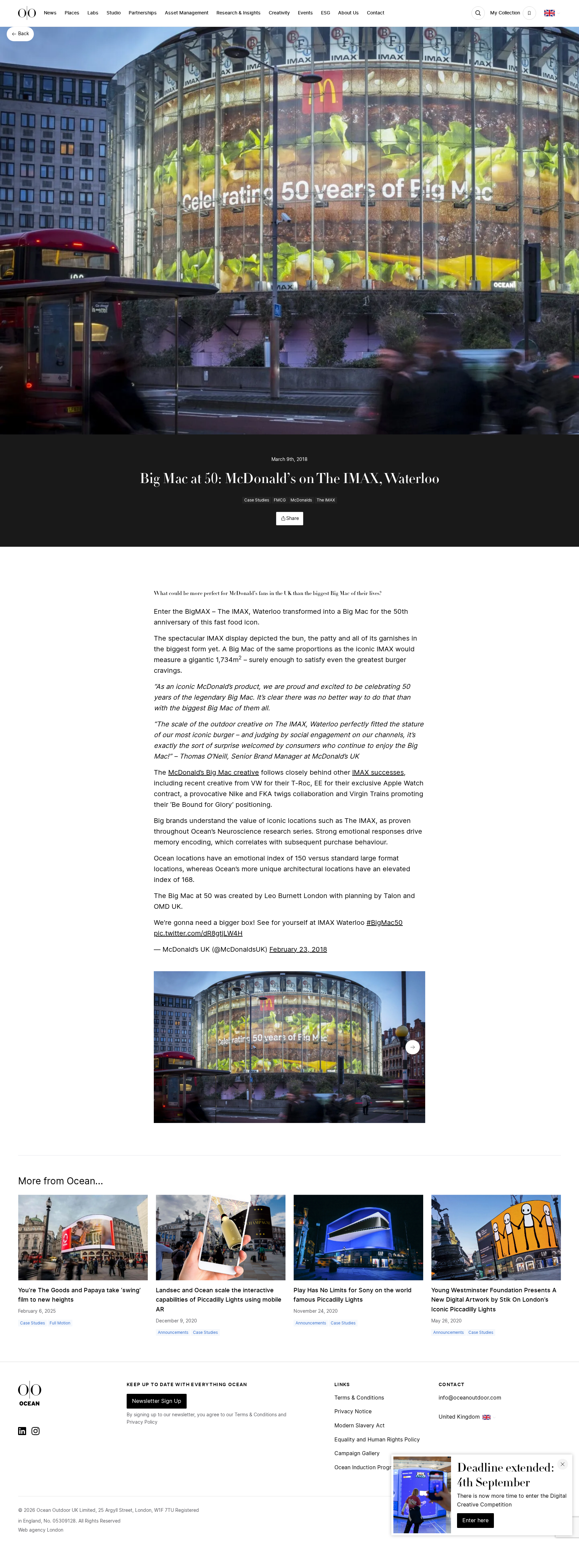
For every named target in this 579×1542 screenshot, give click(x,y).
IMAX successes (378, 772)
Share (292, 518)
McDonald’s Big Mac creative (213, 772)
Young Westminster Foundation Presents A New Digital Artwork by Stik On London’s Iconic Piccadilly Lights (494, 1300)
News (50, 13)
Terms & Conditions (359, 1398)
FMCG (280, 500)
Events (305, 13)
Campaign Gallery (357, 1453)
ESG (325, 13)
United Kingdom (459, 1417)
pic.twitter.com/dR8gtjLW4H (198, 933)
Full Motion (60, 1323)
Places (72, 13)
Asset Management (186, 13)
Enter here (475, 1520)
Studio (114, 13)
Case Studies (256, 500)
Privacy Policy (142, 1422)
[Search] (478, 13)
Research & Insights (238, 13)
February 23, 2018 (298, 949)
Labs (93, 13)
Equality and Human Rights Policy (377, 1439)
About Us (348, 13)
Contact (375, 13)
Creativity (279, 13)
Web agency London (40, 1530)
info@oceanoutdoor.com (470, 1398)
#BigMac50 (385, 923)
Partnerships (143, 13)
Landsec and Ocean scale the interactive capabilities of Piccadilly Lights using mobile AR (218, 1300)
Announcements (173, 1332)
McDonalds (301, 500)
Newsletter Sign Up (156, 1401)
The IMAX (326, 500)
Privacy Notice (353, 1411)
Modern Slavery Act (359, 1425)
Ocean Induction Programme (370, 1467)
